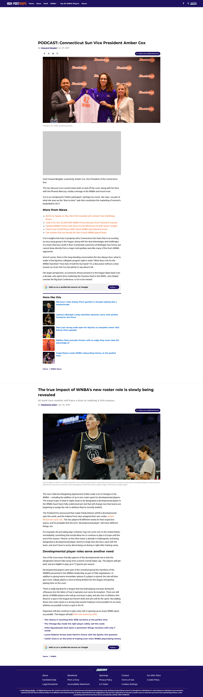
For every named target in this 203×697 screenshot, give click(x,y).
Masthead (72, 675)
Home (31, 3)
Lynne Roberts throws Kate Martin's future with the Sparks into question (80, 635)
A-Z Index (103, 684)
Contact (125, 675)
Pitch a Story (73, 680)
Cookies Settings (129, 684)
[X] (188, 3)
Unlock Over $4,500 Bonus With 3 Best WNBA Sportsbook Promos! (77, 229)
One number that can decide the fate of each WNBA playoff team (76, 232)
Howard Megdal (49, 48)
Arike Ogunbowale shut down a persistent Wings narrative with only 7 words (79, 629)
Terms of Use (128, 680)
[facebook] (183, 3)
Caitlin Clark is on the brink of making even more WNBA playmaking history (82, 639)
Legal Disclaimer (50, 684)
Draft (45, 3)
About (84, 3)
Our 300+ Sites (154, 675)
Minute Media (30, 690)
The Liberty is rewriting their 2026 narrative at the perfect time (75, 620)
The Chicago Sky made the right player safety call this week (74, 624)
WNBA (53, 656)
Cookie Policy (153, 680)
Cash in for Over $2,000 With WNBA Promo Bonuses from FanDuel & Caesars (82, 222)
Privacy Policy (105, 680)
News (38, 3)
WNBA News (56, 369)
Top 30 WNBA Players (69, 3)
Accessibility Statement (78, 684)
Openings (103, 675)
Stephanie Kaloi (49, 405)
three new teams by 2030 (85, 614)
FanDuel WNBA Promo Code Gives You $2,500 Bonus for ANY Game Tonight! (81, 226)
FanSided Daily (49, 680)
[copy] (57, 53)
